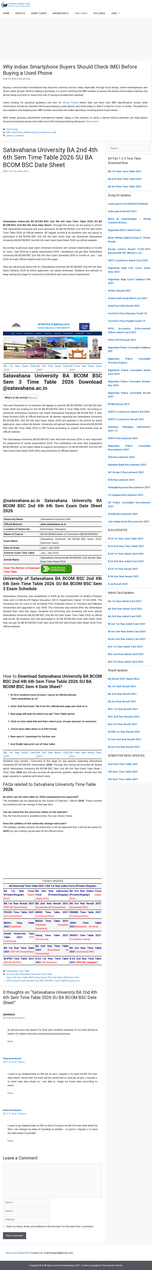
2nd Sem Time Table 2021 (123, 764)
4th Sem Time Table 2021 (123, 771)
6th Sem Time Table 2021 (123, 779)
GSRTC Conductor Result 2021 (126, 419)
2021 (142, 623)
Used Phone (17, 132)
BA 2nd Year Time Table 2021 (125, 178)
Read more (92, 121)
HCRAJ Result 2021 (119, 290)
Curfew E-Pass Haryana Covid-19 (127, 313)
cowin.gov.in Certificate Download (128, 203)
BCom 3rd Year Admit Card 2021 (127, 639)
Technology (12, 129)
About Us (11, 1252)
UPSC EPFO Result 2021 (122, 339)
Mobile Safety (30, 132)
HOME (6, 13)
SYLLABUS (99, 13)
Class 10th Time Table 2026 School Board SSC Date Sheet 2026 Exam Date (42, 977)
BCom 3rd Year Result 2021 (124, 746)
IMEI (8, 132)
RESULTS (20, 13)
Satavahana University (30, 974)
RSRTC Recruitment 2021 (123, 438)
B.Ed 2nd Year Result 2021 (123, 576)
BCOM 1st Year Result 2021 (124, 731)
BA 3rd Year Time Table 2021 (125, 186)
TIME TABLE (80, 13)
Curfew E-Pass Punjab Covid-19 (126, 320)
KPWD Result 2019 (119, 404)
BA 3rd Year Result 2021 (122, 701)
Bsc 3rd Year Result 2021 (122, 724)
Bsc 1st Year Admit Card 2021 (125, 646)
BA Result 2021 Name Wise (124, 678)
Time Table (47, 974)
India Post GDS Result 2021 (124, 305)
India (54, 132)
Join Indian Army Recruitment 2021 (129, 521)
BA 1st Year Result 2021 (122, 686)
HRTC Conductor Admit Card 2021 (128, 260)
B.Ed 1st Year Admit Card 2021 (126, 553)
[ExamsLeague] (17, 4)
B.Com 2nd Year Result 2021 (124, 739)
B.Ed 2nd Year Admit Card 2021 (126, 561)
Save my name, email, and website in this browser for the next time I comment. (50, 1226)
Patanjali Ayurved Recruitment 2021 (129, 487)
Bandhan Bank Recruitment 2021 (127, 464)
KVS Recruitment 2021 (121, 479)
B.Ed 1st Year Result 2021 (123, 568)
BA (16, 974)
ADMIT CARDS (39, 13)
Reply (10, 1041)
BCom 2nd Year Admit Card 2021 (127, 631)
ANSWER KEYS (60, 13)
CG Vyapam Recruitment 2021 (126, 494)
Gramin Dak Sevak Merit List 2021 (128, 298)
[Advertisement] (76, 38)
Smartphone (44, 132)
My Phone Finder (68, 102)
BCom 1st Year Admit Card (123, 623)
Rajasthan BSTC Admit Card (124, 230)
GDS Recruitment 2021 (121, 457)
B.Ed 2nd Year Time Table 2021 (126, 546)
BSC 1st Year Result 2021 (123, 709)
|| (28, 885)
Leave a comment (15, 135)
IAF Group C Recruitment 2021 (126, 472)
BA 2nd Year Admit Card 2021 (125, 608)
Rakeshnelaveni (12, 1058)
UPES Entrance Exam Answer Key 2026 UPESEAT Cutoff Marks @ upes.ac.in (43, 981)
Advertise (23, 1252)
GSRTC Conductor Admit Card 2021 (129, 411)
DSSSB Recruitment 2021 (123, 513)
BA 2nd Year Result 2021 (122, 693)
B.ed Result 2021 (118, 583)
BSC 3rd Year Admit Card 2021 (126, 661)
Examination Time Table (17, 971)
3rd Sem (10, 974)
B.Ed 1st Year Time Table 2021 (126, 538)
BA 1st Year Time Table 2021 (124, 171)
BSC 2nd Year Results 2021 (124, 716)
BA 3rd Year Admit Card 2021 (125, 616)
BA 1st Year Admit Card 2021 (125, 601)
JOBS (114, 13)
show (33, 398)
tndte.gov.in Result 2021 (122, 211)
